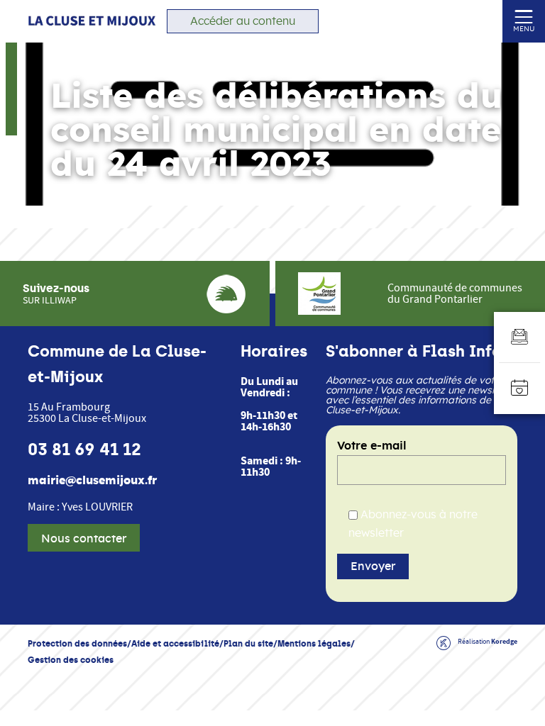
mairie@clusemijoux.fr (92, 480)
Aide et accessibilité (175, 643)
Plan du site (248, 643)
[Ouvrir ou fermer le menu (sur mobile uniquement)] (524, 16)
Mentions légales (314, 643)
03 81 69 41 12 (84, 449)
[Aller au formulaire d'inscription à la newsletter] (519, 337)
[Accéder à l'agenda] (519, 388)
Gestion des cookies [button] (71, 659)
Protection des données (77, 643)
